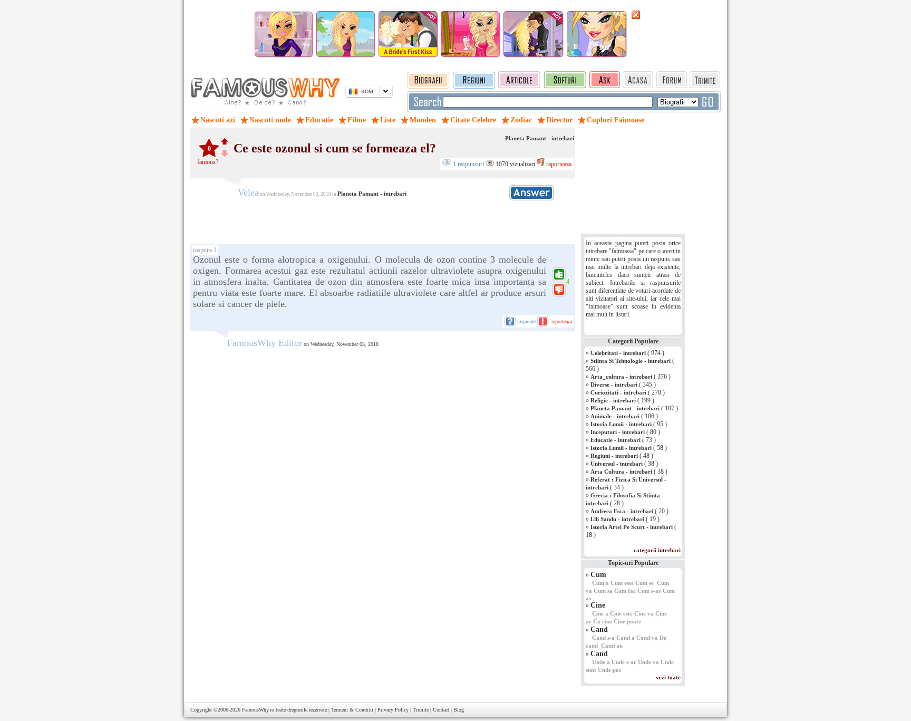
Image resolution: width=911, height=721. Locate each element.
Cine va (644, 613)
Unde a (601, 662)
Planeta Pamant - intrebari (539, 138)
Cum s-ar (649, 591)
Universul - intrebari (616, 463)
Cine (597, 605)
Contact (441, 710)
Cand (599, 629)
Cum (598, 575)
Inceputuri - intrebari (617, 432)
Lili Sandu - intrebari (617, 519)
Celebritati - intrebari (618, 353)
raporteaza (558, 164)
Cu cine (602, 621)
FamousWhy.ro (258, 710)
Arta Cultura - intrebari (621, 471)
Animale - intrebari (614, 416)
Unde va (648, 662)
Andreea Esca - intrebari (621, 511)
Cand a (625, 638)
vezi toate (668, 677)
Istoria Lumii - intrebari (621, 424)
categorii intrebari (657, 550)
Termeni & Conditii (352, 710)
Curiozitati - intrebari (618, 392)
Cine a (600, 613)
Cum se (644, 583)
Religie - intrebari (613, 400)
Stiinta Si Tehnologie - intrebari (630, 361)
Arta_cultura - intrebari (621, 376)
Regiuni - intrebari (614, 456)
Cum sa (603, 591)
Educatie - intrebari (615, 440)
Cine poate (627, 621)
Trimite (421, 710)
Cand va (647, 638)
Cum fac (625, 591)
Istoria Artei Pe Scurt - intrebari (631, 527)
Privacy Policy (393, 710)
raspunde (526, 321)
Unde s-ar (624, 662)
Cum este (622, 583)
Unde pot (609, 670)
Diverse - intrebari (613, 384)
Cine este (621, 613)
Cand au (612, 645)
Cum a (600, 583)
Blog (458, 710)
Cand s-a (603, 638)
